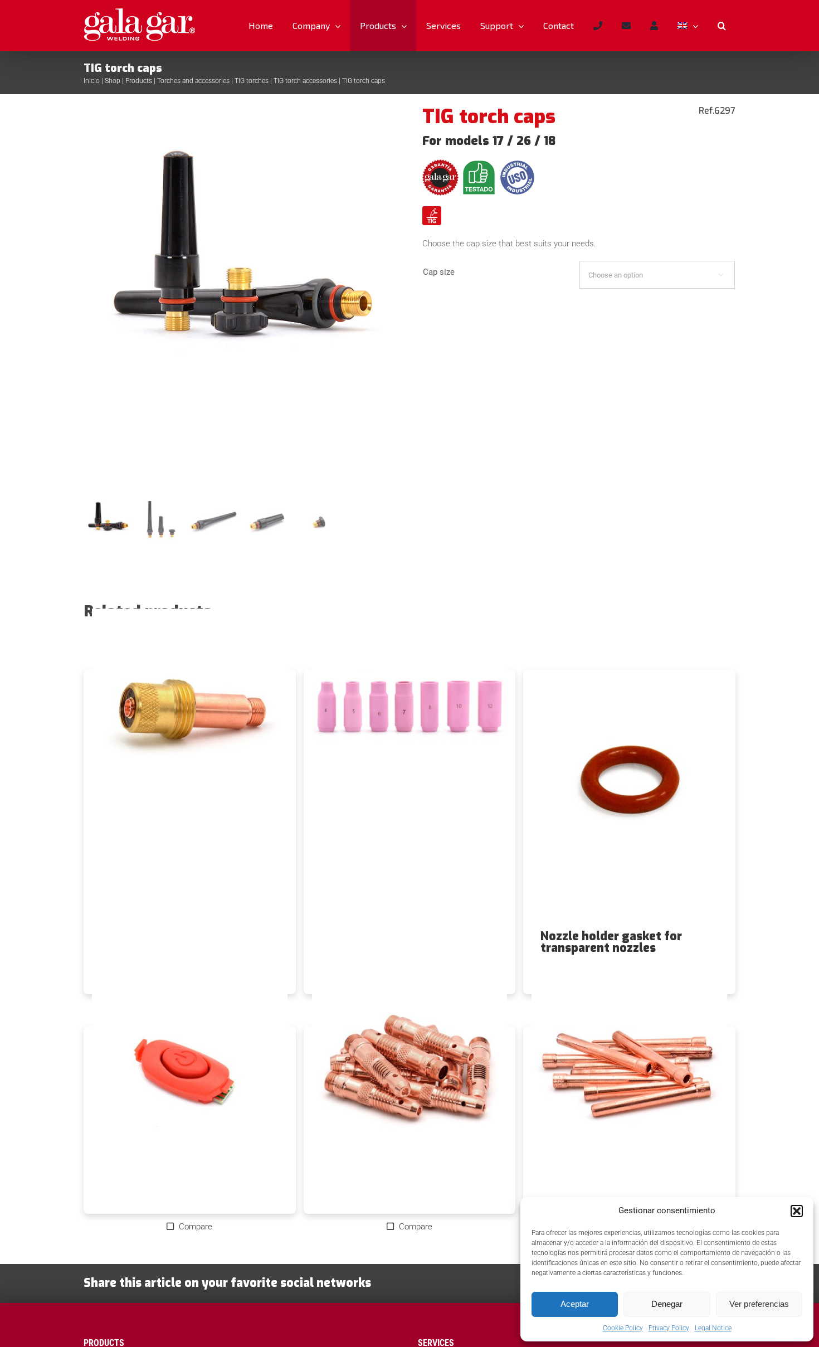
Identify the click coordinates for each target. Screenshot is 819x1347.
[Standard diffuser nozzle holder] (410, 1087)
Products (138, 81)
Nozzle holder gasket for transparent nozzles (611, 942)
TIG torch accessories (305, 81)
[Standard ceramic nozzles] (410, 731)
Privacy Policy (669, 1328)
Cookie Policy (623, 1328)
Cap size (439, 272)
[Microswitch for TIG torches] (189, 1087)
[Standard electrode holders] (629, 1087)
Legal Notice (713, 1328)
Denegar (666, 1304)
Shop (112, 81)
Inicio (92, 81)
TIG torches (252, 81)
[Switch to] (687, 25)
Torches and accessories (193, 81)
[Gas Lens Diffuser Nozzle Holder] (189, 731)
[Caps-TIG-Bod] (240, 301)
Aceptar (574, 1304)
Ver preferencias (759, 1304)
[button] (796, 1211)
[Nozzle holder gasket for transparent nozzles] (629, 800)
